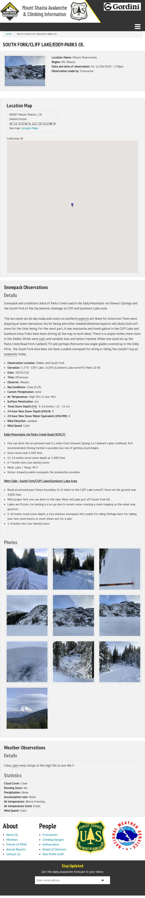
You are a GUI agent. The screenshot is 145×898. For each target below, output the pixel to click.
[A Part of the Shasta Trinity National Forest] (90, 837)
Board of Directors (54, 849)
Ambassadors (50, 844)
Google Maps (30, 128)
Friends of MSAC (16, 844)
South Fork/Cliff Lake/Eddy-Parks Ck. (37, 34)
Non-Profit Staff (53, 854)
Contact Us (13, 854)
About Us (12, 835)
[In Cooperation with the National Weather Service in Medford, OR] (127, 835)
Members (12, 839)
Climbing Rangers (53, 839)
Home (9, 34)
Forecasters (50, 835)
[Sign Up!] (103, 880)
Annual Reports (16, 849)
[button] (72, 205)
